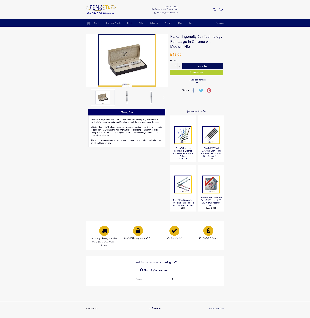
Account (221, 23)
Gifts (141, 23)
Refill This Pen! (197, 72)
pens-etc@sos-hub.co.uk (167, 12)
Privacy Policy (214, 308)
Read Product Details (197, 79)
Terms (222, 308)
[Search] (172, 279)
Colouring (154, 23)
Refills (130, 23)
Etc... (180, 23)
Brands (97, 23)
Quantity (174, 60)
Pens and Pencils (113, 23)
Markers (168, 23)
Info (191, 23)
